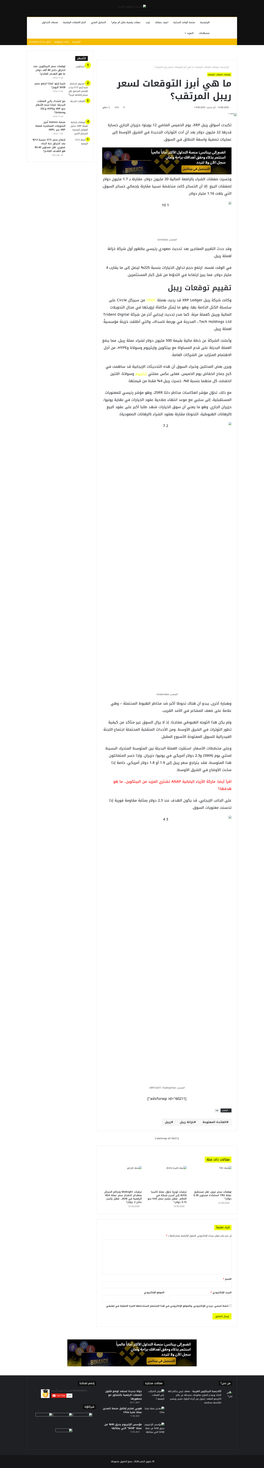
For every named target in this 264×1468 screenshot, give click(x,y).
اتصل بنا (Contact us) (40, 42)
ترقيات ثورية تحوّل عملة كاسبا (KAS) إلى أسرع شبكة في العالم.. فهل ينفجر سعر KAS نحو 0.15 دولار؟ (167, 1197)
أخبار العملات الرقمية (74, 22)
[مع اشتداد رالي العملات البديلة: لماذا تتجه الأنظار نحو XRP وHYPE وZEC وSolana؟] (78, 106)
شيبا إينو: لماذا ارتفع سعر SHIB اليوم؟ (49, 85)
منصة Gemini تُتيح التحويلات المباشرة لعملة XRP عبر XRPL (50, 126)
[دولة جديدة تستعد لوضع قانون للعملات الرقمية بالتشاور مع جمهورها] (154, 1396)
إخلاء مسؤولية (61, 42)
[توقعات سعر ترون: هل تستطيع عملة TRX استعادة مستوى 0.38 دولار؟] (211, 1177)
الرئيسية (205, 22)
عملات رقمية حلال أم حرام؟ (126, 22)
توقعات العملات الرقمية (207, 67)
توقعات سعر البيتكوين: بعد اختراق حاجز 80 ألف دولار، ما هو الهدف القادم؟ (49, 70)
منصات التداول (50, 22)
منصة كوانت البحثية (184, 22)
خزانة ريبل (187, 1122)
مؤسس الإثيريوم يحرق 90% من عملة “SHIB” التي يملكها (123, 1426)
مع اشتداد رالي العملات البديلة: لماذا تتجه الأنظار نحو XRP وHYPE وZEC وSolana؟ (50, 107)
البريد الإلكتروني (220, 1292)
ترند (148, 22)
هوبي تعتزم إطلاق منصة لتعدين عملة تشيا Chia (122, 1410)
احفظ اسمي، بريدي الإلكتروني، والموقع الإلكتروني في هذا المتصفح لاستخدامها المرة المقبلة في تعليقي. (166, 1306)
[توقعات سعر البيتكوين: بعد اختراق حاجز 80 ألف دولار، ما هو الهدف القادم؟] (78, 71)
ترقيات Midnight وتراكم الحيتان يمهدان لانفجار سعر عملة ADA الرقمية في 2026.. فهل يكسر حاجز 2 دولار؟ (123, 1197)
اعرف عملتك (161, 22)
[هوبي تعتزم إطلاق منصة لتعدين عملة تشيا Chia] (154, 1413)
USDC (151, 300)
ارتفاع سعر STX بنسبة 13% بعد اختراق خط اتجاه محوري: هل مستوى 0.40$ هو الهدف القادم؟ (49, 145)
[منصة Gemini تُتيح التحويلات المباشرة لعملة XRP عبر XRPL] (78, 127)
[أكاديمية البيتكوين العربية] (132, 6)
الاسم (227, 1279)
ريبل (168, 1122)
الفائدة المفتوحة (214, 1122)
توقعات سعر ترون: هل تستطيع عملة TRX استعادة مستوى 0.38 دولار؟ (212, 1195)
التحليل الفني (98, 22)
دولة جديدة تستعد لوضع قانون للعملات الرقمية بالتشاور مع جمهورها (123, 1395)
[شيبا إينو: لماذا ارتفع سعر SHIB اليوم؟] (78, 89)
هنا (217, 1110)
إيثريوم (141, 373)
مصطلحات (204, 33)
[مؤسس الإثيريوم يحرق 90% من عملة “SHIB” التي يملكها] (154, 1429)
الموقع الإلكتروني (154, 1292)
